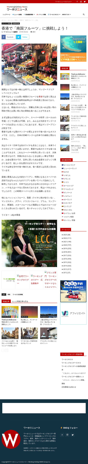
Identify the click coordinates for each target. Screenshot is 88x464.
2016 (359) (66, 259)
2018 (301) (66, 252)
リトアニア (67, 206)
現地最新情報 (29, 14)
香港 (41, 97)
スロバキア (67, 203)
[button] (83, 14)
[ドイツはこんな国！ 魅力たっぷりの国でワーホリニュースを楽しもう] (10, 333)
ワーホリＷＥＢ (54, 14)
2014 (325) (66, 266)
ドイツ (4, 338)
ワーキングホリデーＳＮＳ (71, 363)
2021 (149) (66, 241)
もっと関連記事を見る (20, 301)
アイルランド (44, 317)
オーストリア (68, 186)
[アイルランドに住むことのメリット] (48, 333)
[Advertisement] (59, 8)
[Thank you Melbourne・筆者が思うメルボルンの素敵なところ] (10, 312)
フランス (66, 179)
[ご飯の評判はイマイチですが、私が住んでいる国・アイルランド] (48, 312)
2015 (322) (66, 262)
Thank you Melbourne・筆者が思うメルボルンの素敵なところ (10, 322)
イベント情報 (42, 14)
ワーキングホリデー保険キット (73, 376)
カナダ (66, 172)
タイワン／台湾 (69, 213)
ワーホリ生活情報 (18, 294)
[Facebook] (77, 1)
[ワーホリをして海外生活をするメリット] (29, 333)
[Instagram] (81, 1)
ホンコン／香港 (13, 20)
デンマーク (24, 317)
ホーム (4, 20)
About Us (65, 14)
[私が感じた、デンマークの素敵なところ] (29, 312)
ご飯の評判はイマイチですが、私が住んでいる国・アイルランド (48, 322)
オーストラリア (6, 317)
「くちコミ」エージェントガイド (74, 373)
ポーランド (67, 199)
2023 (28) (66, 235)
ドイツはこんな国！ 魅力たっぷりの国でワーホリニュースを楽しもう (10, 343)
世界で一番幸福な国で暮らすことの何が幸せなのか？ (78, 137)
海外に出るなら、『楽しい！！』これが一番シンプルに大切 (78, 148)
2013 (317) (66, 269)
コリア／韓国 (68, 217)
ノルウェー (67, 196)
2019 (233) (66, 248)
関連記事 (6, 301)
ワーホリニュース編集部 (11, 32)
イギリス (66, 175)
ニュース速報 (18, 14)
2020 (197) (66, 245)
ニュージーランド (70, 168)
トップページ (6, 14)
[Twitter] (84, 1)
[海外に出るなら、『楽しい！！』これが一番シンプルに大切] (64, 148)
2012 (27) (66, 273)
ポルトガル (67, 210)
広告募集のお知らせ (69, 387)
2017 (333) (66, 255)
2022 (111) (66, 238)
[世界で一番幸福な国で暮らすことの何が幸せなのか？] (64, 137)
